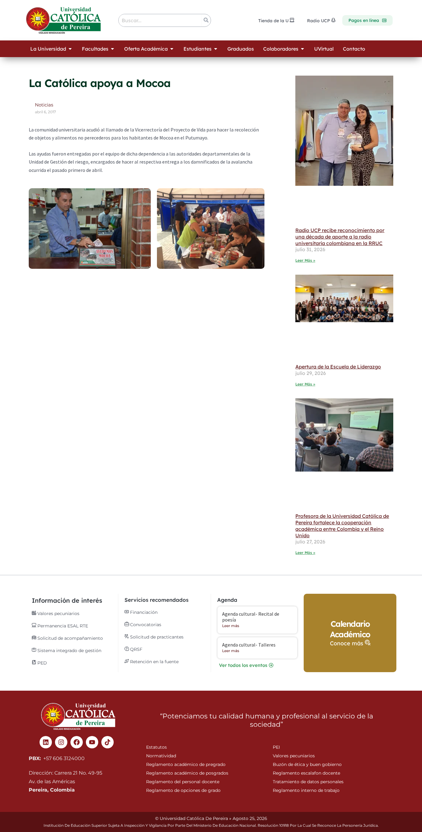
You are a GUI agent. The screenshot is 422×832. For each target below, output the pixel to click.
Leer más (230, 625)
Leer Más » (305, 260)
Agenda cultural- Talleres (249, 645)
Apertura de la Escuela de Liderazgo (338, 367)
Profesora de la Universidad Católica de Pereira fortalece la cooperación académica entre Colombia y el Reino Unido (342, 525)
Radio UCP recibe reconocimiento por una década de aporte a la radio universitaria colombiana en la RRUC (339, 236)
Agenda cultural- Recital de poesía (250, 617)
